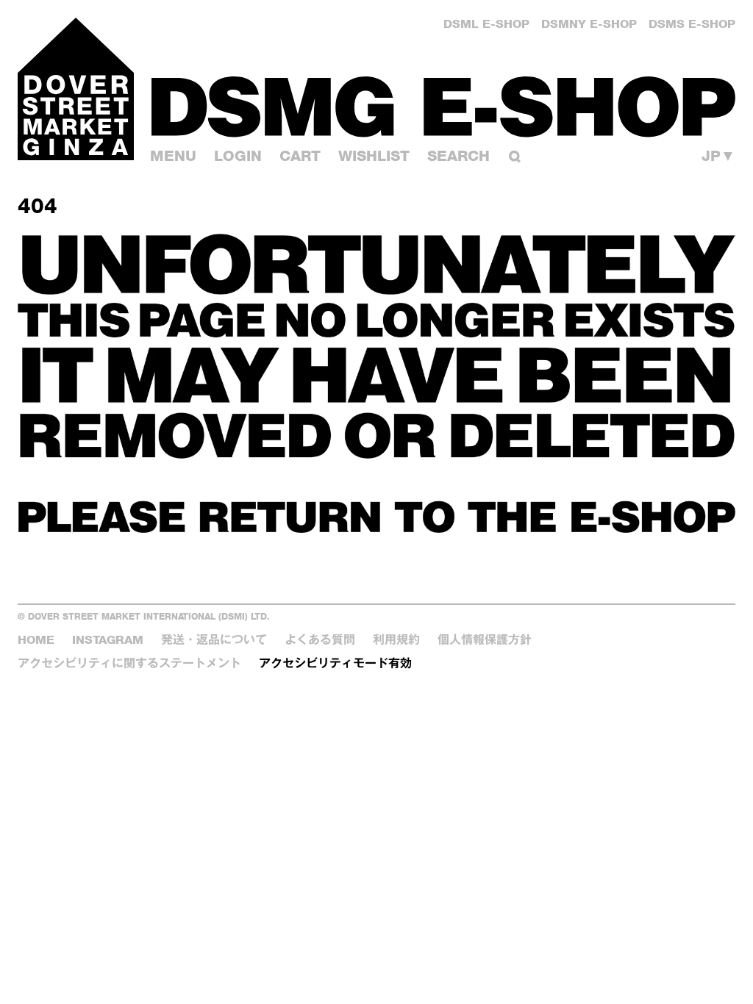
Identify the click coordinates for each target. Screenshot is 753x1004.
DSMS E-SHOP (692, 24)
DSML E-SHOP (486, 24)
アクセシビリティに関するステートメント (129, 663)
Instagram (107, 640)
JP (718, 155)
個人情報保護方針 (485, 640)
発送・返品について (214, 640)
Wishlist (374, 156)
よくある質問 (320, 640)
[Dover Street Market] (76, 89)
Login (238, 156)
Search (458, 156)
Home (36, 640)
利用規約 (396, 640)
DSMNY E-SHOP (589, 24)
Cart (300, 156)
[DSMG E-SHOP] (443, 106)
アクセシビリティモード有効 (335, 663)
